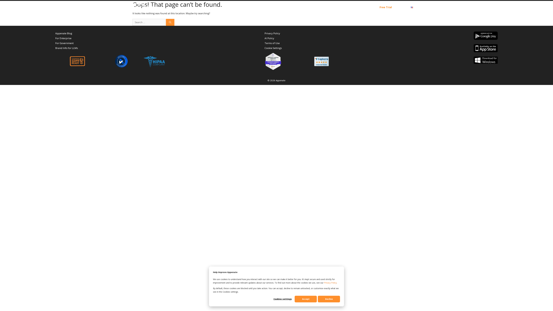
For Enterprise (63, 38)
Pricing (334, 7)
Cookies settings (282, 299)
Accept (305, 299)
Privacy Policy (330, 282)
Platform (314, 7)
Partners (368, 7)
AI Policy (269, 38)
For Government (64, 43)
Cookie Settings (273, 48)
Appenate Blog (63, 33)
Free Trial (385, 7)
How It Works (290, 7)
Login (401, 7)
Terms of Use (272, 43)
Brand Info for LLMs (66, 48)
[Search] (170, 22)
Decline (329, 299)
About (349, 7)
